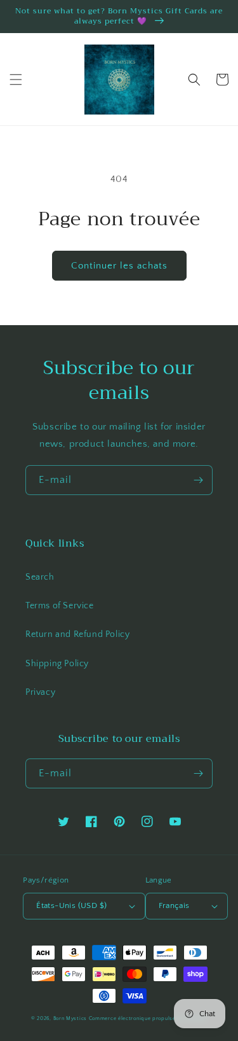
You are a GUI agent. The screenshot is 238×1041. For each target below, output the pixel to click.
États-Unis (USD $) (71, 905)
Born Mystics (70, 1018)
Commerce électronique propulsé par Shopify (148, 1018)
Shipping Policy (57, 664)
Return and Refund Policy (77, 634)
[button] (16, 80)
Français (174, 905)
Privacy (40, 692)
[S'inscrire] (198, 480)
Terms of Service (59, 606)
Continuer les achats (119, 265)
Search (40, 577)
